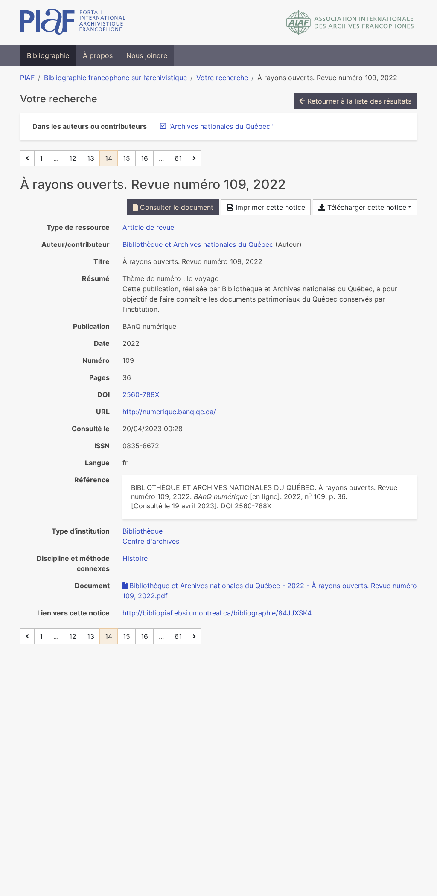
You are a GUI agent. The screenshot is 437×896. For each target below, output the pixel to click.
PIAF (27, 77)
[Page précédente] (27, 158)
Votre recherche (222, 77)
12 (72, 158)
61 (178, 158)
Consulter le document (175, 207)
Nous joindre (146, 55)
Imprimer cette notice (269, 207)
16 (144, 158)
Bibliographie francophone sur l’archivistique (115, 77)
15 (126, 158)
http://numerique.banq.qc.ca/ (169, 411)
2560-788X (140, 394)
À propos (98, 55)
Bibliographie (48, 55)
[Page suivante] (194, 158)
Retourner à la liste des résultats (358, 101)
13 (90, 158)
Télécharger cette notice (365, 207)
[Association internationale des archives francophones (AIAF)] (350, 23)
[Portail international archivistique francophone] (72, 23)
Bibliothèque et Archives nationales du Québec (197, 244)
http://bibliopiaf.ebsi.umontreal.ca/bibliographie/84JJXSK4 (217, 613)
